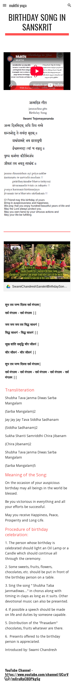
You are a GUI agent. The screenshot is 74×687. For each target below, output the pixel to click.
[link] (37, 266)
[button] (4, 5)
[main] (37, 24)
